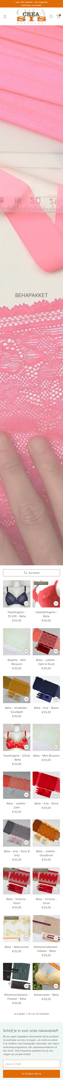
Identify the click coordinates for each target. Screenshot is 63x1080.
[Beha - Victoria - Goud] (46, 880)
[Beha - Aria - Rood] (46, 785)
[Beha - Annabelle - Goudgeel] (16, 689)
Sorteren (34, 572)
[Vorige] (5, 3)
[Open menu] (4, 16)
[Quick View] (26, 603)
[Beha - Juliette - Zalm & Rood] (46, 641)
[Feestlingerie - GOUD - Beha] (16, 737)
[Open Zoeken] (51, 16)
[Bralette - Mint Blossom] (16, 641)
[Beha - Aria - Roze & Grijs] (16, 833)
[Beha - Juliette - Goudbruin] (46, 833)
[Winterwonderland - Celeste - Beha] (46, 928)
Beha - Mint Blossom (46, 755)
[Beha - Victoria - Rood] (16, 880)
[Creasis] (31, 16)
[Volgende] (58, 3)
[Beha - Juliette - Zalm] (16, 785)
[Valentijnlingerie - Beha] (46, 593)
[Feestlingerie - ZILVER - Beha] (16, 593)
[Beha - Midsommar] (16, 928)
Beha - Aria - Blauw (46, 707)
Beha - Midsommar (17, 947)
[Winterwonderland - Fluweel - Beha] (16, 976)
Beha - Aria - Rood (46, 803)
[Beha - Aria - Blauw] (46, 689)
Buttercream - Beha (46, 994)
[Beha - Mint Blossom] (46, 737)
